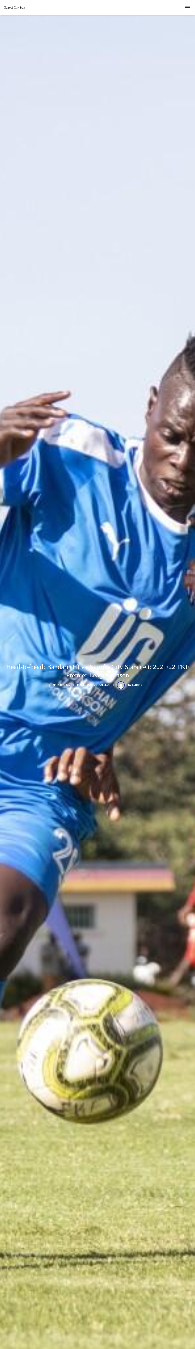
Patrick (137, 685)
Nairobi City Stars (15, 7)
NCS (92, 685)
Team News (103, 685)
